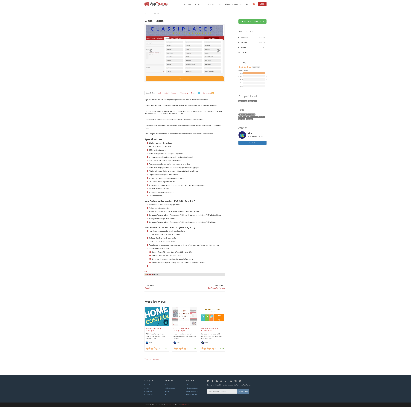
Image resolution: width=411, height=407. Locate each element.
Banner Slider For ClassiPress (209, 329)
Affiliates (149, 391)
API (167, 394)
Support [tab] (174, 93)
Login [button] (262, 4)
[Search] (247, 4)
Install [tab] (166, 93)
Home (146, 14)
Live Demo (184, 79)
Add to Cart (253, 21)
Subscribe (243, 391)
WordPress (185, 405)
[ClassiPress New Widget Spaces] (184, 316)
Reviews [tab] (195, 93)
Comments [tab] (208, 93)
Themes (198, 4)
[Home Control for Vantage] (157, 316)
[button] (151, 49)
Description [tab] (150, 93)
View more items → (151, 359)
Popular (210, 4)
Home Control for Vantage (154, 329)
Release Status (192, 394)
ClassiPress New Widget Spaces (181, 329)
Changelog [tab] (184, 93)
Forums (189, 385)
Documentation (192, 388)
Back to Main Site (234, 4)
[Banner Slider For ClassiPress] (212, 316)
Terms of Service (169, 405)
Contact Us (149, 394)
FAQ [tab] (159, 93)
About (148, 385)
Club (168, 391)
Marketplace (170, 388)
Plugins (187, 4)
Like (145, 271)
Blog (147, 388)
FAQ (219, 4)
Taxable (147, 288)
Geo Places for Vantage (216, 288)
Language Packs (192, 391)
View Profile (252, 143)
